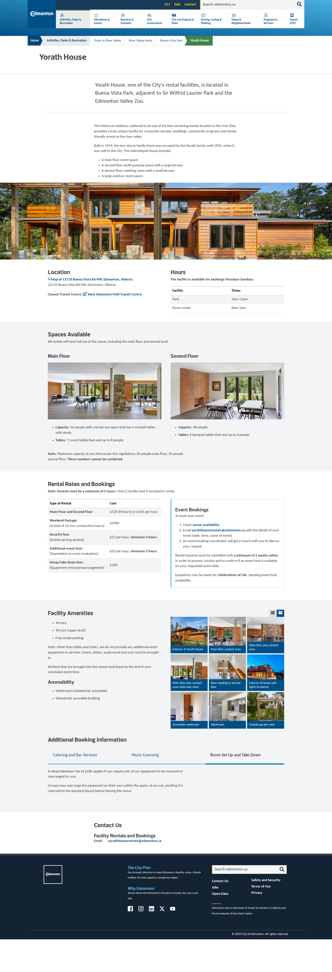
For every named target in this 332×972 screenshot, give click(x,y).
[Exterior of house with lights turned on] (265, 678)
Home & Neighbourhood (241, 21)
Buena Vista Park (171, 40)
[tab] (87, 755)
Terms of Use (261, 886)
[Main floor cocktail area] (227, 648)
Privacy (256, 893)
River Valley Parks (140, 40)
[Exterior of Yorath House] (189, 632)
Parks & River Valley (108, 40)
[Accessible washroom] (189, 725)
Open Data (220, 894)
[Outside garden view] (265, 724)
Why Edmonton (141, 888)
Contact (190, 4)
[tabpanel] (166, 781)
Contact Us (220, 881)
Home (35, 40)
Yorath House (200, 40)
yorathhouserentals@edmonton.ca (218, 530)
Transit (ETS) (294, 21)
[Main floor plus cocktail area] (265, 630)
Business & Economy (127, 21)
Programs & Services (270, 21)
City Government (154, 21)
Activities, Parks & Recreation (70, 21)
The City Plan (139, 867)
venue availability (206, 525)
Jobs (177, 4)
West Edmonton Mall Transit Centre (115, 294)
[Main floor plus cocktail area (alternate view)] (189, 671)
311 (167, 4)
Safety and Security (266, 880)
